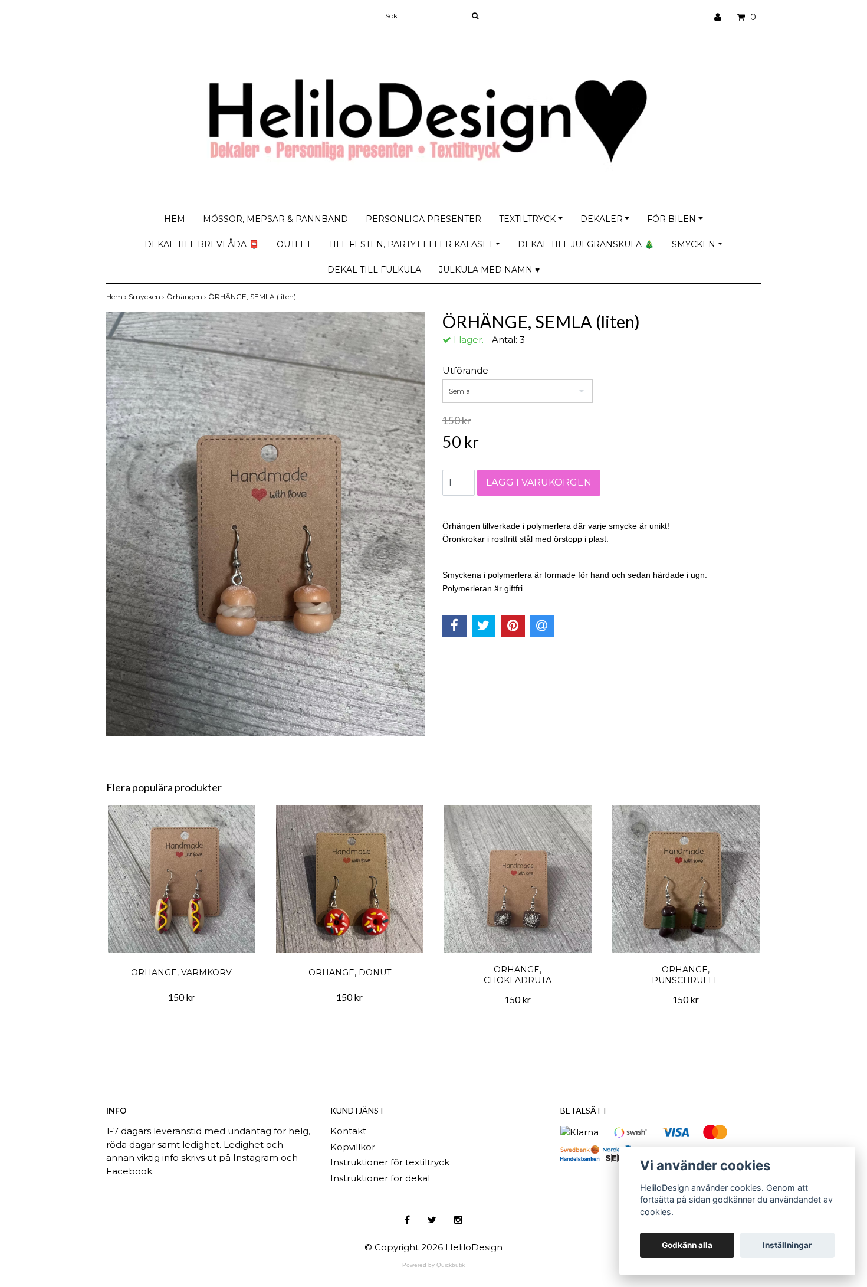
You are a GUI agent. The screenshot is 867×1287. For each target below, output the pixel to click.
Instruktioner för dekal (380, 1178)
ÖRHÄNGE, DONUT (349, 972)
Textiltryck (527, 219)
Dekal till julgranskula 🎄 (586, 244)
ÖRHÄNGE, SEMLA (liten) (253, 296)
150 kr (181, 997)
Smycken (693, 244)
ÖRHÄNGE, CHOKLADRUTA (517, 974)
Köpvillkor (352, 1146)
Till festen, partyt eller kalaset (411, 244)
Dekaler (601, 219)
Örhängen (187, 296)
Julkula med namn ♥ (489, 269)
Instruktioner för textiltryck (389, 1162)
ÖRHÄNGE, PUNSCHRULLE (686, 974)
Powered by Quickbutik (433, 1265)
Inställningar (787, 1245)
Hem (174, 219)
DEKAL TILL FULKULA (374, 269)
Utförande (465, 370)
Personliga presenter (423, 219)
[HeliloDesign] (433, 110)
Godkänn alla (687, 1245)
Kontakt (348, 1131)
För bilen (671, 219)
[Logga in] (722, 17)
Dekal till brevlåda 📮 (201, 244)
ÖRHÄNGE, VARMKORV (181, 972)
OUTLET (294, 244)
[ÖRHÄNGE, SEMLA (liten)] (265, 524)
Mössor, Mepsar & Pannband (275, 219)
